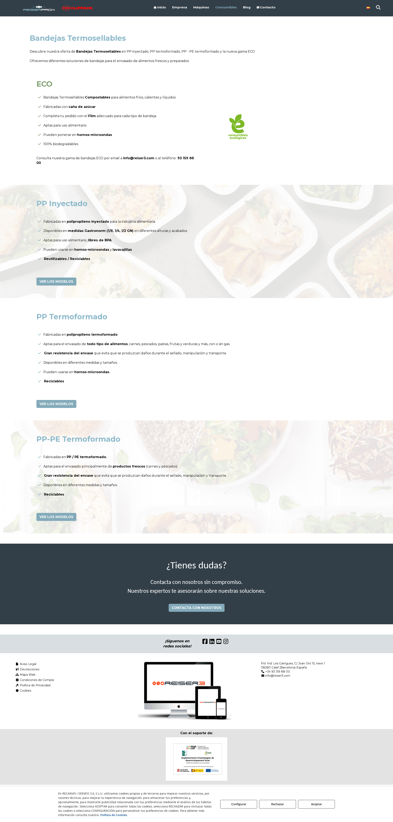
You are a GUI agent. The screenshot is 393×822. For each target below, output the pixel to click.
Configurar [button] (238, 804)
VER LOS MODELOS (56, 281)
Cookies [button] (25, 690)
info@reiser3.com (138, 158)
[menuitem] (159, 7)
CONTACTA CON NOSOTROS (196, 608)
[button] (44, 8)
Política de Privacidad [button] (34, 685)
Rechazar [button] (277, 804)
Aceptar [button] (316, 804)
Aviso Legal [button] (27, 664)
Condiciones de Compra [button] (36, 680)
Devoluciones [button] (29, 669)
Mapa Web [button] (27, 674)
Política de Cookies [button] (113, 815)
